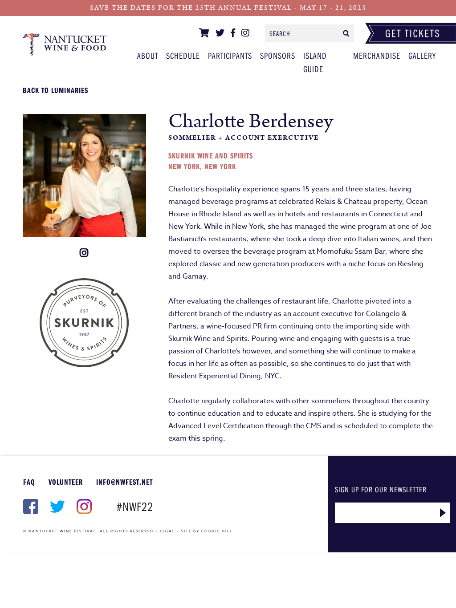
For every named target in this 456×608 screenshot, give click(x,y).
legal (167, 531)
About (147, 55)
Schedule (183, 55)
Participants (64, 44)
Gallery (422, 55)
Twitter (56, 506)
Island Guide (315, 62)
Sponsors (277, 55)
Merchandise (376, 55)
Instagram (83, 506)
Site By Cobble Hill (206, 531)
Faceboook (29, 506)
